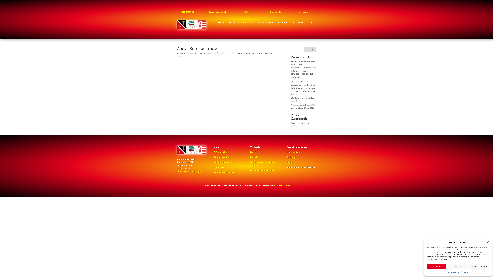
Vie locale (281, 22)
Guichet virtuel (265, 22)
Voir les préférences (479, 266)
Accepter (436, 266)
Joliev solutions (281, 185)
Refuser (457, 266)
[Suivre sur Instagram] (295, 175)
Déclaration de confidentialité (458, 272)
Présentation (225, 22)
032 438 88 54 (188, 12)
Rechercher (309, 49)
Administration (246, 22)
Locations (255, 157)
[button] (488, 242)
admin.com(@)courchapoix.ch (191, 171)
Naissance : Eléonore (299, 81)
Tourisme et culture (301, 22)
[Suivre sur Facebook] (289, 175)
